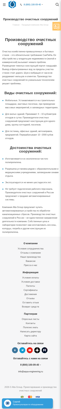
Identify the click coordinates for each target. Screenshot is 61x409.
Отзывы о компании (30, 252)
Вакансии (30, 261)
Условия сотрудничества (30, 248)
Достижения (30, 294)
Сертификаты (31, 290)
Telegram (22, 350)
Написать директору (30, 331)
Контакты (30, 323)
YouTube (30, 350)
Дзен (37, 350)
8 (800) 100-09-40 (32, 4)
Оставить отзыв (30, 302)
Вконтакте (15, 350)
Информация (30, 272)
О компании (31, 243)
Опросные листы (30, 319)
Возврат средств (30, 306)
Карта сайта (30, 335)
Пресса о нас (30, 265)
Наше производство (30, 257)
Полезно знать (30, 327)
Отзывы (30, 298)
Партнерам (30, 313)
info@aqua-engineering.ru (30, 371)
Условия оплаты (30, 277)
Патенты (30, 286)
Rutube (45, 350)
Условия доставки (30, 281)
